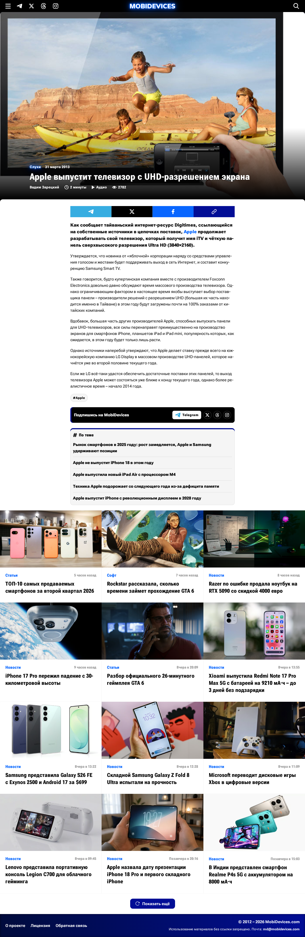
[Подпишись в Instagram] (56, 6)
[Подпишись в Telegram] (19, 6)
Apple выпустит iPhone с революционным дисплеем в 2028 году (137, 498)
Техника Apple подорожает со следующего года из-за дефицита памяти (146, 486)
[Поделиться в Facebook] (173, 211)
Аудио (101, 187)
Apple (190, 231)
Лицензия (40, 925)
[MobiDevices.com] (152, 6)
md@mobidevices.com (281, 929)
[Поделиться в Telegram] (90, 211)
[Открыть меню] (8, 6)
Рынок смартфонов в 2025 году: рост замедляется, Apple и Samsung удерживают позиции (142, 447)
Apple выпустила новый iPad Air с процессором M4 (124, 474)
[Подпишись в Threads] (44, 6)
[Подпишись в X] (31, 6)
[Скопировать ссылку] (214, 211)
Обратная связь (71, 925)
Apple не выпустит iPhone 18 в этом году (113, 462)
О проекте (15, 925)
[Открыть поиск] (296, 6)
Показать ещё (156, 903)
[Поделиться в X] (131, 211)
